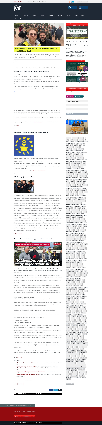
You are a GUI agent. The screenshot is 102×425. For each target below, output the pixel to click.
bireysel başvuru (74, 186)
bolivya (76, 190)
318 (67, 145)
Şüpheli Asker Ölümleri (71, 339)
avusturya (75, 175)
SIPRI (74, 332)
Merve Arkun (81, 289)
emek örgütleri (79, 215)
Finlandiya (68, 226)
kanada (80, 264)
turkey (85, 346)
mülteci (83, 296)
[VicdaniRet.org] (17, 8)
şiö (70, 332)
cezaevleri (83, 195)
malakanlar (75, 285)
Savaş (72, 323)
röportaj (74, 321)
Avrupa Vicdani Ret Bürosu (81, 174)
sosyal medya (74, 336)
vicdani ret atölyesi (81, 359)
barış (72, 181)
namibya (82, 298)
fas (85, 222)
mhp (67, 292)
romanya (68, 321)
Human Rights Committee (75, 242)
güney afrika (75, 231)
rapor (78, 318)
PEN (73, 312)
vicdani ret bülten (69, 361)
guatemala (68, 231)
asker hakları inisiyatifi (75, 163)
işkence (83, 253)
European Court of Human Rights (78, 220)
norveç (77, 303)
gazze (67, 229)
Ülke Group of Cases (70, 352)
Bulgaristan (68, 192)
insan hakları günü (70, 249)
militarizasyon (73, 292)
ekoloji (72, 215)
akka (73, 152)
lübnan (73, 283)
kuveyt (71, 278)
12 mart (71, 141)
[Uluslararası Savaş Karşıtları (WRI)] (72, 9)
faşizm (67, 224)
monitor (78, 296)
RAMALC (72, 318)
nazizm (72, 300)
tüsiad (81, 348)
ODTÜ (76, 305)
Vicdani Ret (25, 15)
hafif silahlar (75, 235)
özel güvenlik (82, 309)
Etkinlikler (60, 15)
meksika (74, 289)
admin (18, 380)
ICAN (73, 244)
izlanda (77, 256)
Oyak (67, 309)
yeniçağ (81, 374)
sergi (80, 327)
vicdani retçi (73, 370)
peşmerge (83, 312)
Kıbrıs (72, 269)
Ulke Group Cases (81, 350)
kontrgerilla (84, 273)
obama (71, 305)
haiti (81, 235)
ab (70, 145)
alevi (78, 152)
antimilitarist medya (70, 159)
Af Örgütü (77, 147)
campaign (81, 193)
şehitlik (75, 327)
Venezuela (68, 357)
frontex (79, 226)
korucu (72, 274)
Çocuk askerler (81, 199)
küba (67, 276)
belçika (73, 184)
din (74, 208)
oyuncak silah (74, 309)
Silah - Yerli (79, 328)
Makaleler (51, 15)
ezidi (81, 222)
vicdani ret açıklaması (70, 359)
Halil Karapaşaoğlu (18, 233)
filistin (84, 224)
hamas (78, 237)
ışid (85, 258)
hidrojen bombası (70, 238)
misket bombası (76, 294)
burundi (71, 193)
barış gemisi (78, 181)
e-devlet (68, 213)
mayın (67, 287)
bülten (80, 192)
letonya (67, 282)
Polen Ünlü (80, 314)
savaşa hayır (69, 327)
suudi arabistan (74, 341)
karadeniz (68, 267)
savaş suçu (81, 325)
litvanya (68, 283)
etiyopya (77, 219)
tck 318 (72, 343)
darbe (83, 206)
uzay (78, 355)
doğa (79, 208)
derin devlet (68, 208)
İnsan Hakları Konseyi (70, 251)
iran (72, 253)
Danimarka (77, 206)
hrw (67, 242)
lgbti (72, 282)
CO (84, 197)
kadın (84, 260)
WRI (18, 125)
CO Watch (68, 199)
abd (75, 145)
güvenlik (68, 235)
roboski (72, 319)
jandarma (68, 260)
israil (77, 255)
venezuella (75, 357)
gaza (78, 228)
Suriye (80, 339)
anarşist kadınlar (79, 156)
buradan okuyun (17, 118)
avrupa (84, 172)
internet (68, 253)
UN (81, 354)
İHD (85, 244)
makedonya (68, 285)
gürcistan (81, 233)
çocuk (74, 199)
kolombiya (72, 273)
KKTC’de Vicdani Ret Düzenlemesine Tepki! (26, 366)
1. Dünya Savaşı (74, 139)
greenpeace (82, 229)
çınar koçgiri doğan (78, 197)
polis (67, 316)
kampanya (74, 264)
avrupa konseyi (69, 174)
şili (66, 332)
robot (78, 319)
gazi (82, 228)
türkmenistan (75, 348)
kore (67, 274)
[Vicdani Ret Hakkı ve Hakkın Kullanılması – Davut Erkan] (73, 91)
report (67, 319)
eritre (85, 215)
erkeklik (68, 217)
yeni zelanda (74, 374)
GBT (72, 229)
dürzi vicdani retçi (77, 211)
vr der (80, 370)
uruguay (73, 355)
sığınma (71, 334)
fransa (74, 226)
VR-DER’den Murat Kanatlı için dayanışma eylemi (28, 374)
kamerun (68, 264)
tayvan (67, 343)
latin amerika (77, 280)
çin (70, 197)
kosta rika (84, 274)
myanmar (76, 298)
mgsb (85, 291)
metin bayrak (75, 291)
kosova (78, 274)
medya (79, 287)
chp (67, 197)
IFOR (77, 244)
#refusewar (75, 138)
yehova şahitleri (82, 372)
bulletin (74, 192)
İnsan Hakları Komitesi (81, 249)
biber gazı (84, 184)
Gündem (34, 15)
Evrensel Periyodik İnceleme (72, 222)
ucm (67, 350)
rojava (83, 319)
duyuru (84, 211)
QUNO (67, 318)
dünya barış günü (75, 210)
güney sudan (73, 233)
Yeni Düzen (19, 357)
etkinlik (67, 220)
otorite (84, 307)
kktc (81, 271)
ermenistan (79, 217)
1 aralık (81, 138)
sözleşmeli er (69, 337)
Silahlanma (82, 330)
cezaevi (76, 195)
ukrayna (72, 350)
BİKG (67, 186)
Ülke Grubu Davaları (81, 352)
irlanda (77, 253)
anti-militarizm (80, 157)
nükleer (82, 303)
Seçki (68, 15)
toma (71, 346)
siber (85, 327)
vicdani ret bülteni (79, 361)
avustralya (68, 175)
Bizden (42, 15)
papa (84, 310)
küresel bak (73, 276)
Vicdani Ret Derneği (70, 363)
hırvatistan (74, 240)
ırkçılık (80, 258)
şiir (74, 328)
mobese (72, 296)
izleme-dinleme (69, 258)
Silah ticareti (74, 330)
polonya (72, 316)
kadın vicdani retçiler (70, 262)
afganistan (68, 148)
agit (67, 150)
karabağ (68, 265)
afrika (74, 148)
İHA (81, 244)
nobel (72, 303)
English (82, 15)
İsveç (82, 255)
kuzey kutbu (77, 278)
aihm (71, 150)
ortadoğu (68, 307)
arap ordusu (73, 161)
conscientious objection (80, 201)
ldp (83, 280)
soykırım (81, 336)
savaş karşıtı (79, 323)
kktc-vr (15, 384)
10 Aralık (81, 139)
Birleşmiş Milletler (76, 188)
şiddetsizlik (68, 328)
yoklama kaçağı (73, 375)
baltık (67, 181)
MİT (83, 294)
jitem (80, 260)
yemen (67, 374)
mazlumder (73, 287)
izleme (82, 256)
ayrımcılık (68, 177)
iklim (67, 246)
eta (72, 219)
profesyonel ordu (81, 316)
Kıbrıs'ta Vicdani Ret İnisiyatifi (72, 271)
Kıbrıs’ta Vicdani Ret (38, 122)
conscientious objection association (73, 202)
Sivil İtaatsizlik (81, 332)
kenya (79, 267)
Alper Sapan (75, 154)
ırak (75, 258)
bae (80, 177)
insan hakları (82, 247)
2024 (77, 143)
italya (73, 256)
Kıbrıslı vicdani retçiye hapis (23, 367)
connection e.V (69, 201)
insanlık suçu (80, 251)
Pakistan (74, 310)
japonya (74, 260)
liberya (77, 282)
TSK (75, 346)
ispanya (72, 255)
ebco (73, 213)
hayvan (83, 237)
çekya (71, 195)
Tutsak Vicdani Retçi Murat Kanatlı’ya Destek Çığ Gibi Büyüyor (31, 371)
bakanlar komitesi (77, 179)
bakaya (84, 179)
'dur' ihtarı (68, 138)
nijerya (67, 303)
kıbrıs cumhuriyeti (79, 269)
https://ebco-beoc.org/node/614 (39, 170)
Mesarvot (68, 291)
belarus (67, 184)
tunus (80, 346)
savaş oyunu (74, 325)
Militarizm (80, 292)
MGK (81, 291)
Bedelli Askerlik (79, 183)
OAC (67, 305)
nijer (82, 301)
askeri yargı (75, 168)
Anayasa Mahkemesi (70, 157)
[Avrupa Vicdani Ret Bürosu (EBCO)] (83, 9)
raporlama (83, 318)
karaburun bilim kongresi (77, 265)
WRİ (71, 372)
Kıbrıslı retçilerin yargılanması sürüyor (26, 362)
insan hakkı (74, 247)
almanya (68, 154)
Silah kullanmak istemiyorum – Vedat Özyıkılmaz (36, 1)
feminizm (73, 224)
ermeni (73, 217)
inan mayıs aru (77, 246)
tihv (67, 346)
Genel (16, 15)
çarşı (67, 195)
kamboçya (79, 262)
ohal (81, 305)
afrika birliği (80, 148)
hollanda (81, 240)
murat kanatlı (69, 298)
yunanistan (77, 377)
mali (81, 285)
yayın (76, 372)
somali (67, 336)
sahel (67, 323)
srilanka (76, 337)
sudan (81, 337)
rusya (79, 321)
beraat (78, 184)
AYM (85, 175)
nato (67, 300)
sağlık (84, 321)
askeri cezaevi (76, 166)
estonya (68, 219)
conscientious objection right (72, 204)
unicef (67, 355)
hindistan (78, 238)
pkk (74, 314)
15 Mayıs (77, 141)
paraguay (68, 312)
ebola (78, 213)
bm (70, 190)
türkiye (67, 348)
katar (74, 267)
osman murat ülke (76, 307)
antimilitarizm (79, 159)
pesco (77, 312)
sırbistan (84, 334)
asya (79, 172)
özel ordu (68, 310)
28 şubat (82, 143)
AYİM (80, 175)
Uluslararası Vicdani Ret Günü (72, 354)
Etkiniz (82, 219)
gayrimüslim (72, 228)
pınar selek (68, 314)
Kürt (79, 276)
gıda (77, 229)
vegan (83, 355)
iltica (71, 246)
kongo (78, 273)
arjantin (79, 161)
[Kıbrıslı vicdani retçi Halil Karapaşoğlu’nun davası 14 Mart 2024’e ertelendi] (39, 45)
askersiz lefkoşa (74, 170)
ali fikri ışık (83, 152)
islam (67, 255)
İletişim (76, 15)
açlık (80, 145)
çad (76, 193)
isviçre (67, 256)
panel (80, 310)
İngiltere (68, 247)
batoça (72, 183)
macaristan (79, 283)
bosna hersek (83, 190)
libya (82, 282)
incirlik (84, 246)
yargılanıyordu (22, 88)
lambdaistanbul (69, 280)
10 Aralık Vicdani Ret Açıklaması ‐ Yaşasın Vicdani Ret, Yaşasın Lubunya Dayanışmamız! (76, 118)
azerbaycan (74, 177)
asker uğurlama (74, 165)
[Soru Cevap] (17, 404)
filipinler (79, 224)
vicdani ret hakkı (81, 363)
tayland (82, 341)
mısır (67, 296)
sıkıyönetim (78, 334)
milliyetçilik (68, 294)
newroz (76, 301)
